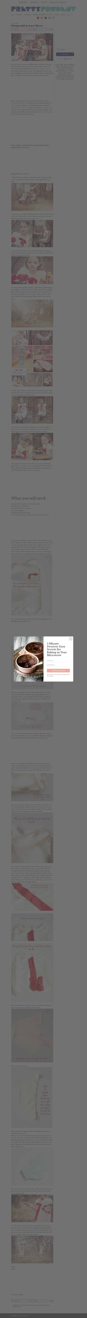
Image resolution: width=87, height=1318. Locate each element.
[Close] (71, 638)
